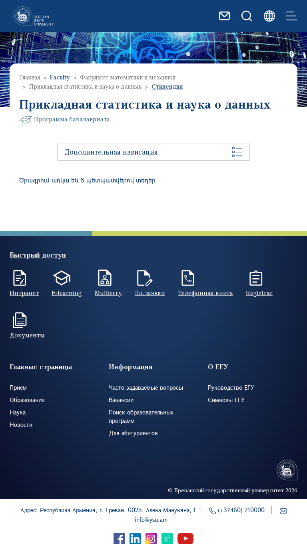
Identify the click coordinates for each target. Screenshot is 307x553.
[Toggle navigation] (291, 16)
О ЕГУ (218, 366)
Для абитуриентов (133, 433)
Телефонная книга (205, 292)
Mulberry (108, 292)
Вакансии (121, 400)
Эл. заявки (150, 292)
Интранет (24, 292)
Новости (21, 424)
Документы (27, 335)
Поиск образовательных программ (141, 416)
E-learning (67, 292)
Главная (29, 77)
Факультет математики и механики (127, 77)
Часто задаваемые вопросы (146, 387)
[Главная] (34, 16)
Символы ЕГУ (226, 400)
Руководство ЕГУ (231, 387)
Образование (27, 400)
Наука (18, 412)
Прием (18, 387)
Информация (130, 366)
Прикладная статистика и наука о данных (85, 86)
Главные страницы (41, 366)
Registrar (259, 292)
